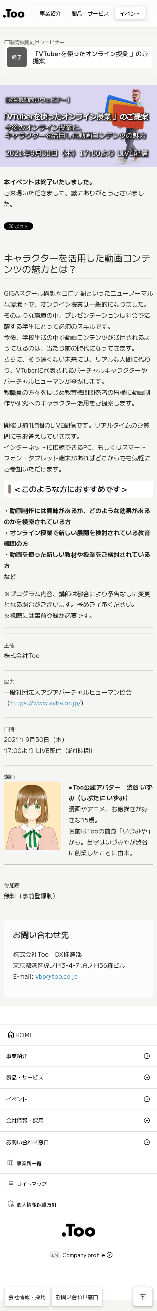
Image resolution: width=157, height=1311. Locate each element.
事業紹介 (50, 13)
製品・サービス (90, 13)
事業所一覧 (24, 1162)
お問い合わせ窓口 (27, 1142)
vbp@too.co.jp (56, 976)
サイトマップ (26, 1183)
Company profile (83, 1255)
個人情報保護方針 (31, 1203)
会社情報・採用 (24, 1120)
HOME (19, 1034)
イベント (130, 13)
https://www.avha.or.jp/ (45, 702)
